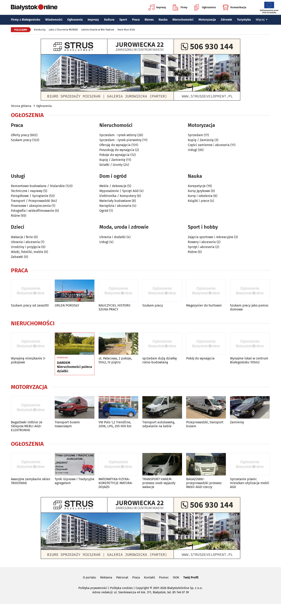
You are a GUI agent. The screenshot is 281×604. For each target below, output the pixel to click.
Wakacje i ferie (22, 237)
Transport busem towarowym (67, 424)
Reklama (106, 577)
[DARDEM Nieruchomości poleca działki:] (74, 344)
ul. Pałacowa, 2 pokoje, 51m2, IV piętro (115, 360)
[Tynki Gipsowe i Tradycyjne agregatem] (74, 464)
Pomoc (164, 577)
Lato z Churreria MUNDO (63, 29)
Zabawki (17, 257)
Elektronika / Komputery (117, 196)
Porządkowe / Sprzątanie (29, 196)
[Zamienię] (250, 407)
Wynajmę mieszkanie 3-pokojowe (28, 360)
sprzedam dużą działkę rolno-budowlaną (159, 360)
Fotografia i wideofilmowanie (32, 211)
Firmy (184, 7)
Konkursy (39, 29)
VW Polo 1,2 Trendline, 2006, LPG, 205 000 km (115, 424)
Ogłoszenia (209, 7)
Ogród (103, 211)
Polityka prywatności (92, 588)
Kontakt (149, 577)
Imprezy (161, 7)
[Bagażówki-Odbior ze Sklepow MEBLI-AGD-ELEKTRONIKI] (31, 407)
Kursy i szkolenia (200, 196)
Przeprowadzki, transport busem (204, 424)
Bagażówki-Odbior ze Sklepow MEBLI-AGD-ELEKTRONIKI (26, 426)
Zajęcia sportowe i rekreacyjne (210, 237)
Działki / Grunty (111, 165)
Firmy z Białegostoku (25, 19)
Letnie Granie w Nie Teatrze (97, 29)
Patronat (122, 577)
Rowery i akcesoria (202, 242)
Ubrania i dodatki (112, 237)
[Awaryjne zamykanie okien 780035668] (31, 464)
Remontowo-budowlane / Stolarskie (38, 186)
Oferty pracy (20, 135)
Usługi (192, 150)
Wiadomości (53, 19)
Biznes (149, 19)
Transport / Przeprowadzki (30, 201)
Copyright (142, 588)
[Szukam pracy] (162, 291)
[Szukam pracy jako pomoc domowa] (250, 291)
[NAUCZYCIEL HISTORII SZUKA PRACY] (118, 291)
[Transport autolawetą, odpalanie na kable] (162, 407)
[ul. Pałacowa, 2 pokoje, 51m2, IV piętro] (118, 343)
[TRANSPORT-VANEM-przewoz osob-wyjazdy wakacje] (162, 464)
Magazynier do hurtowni (204, 305)
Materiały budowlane (115, 201)
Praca (136, 19)
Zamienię (237, 422)
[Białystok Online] (34, 7)
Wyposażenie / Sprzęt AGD (119, 191)
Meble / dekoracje (113, 186)
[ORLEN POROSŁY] (74, 291)
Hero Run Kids (126, 29)
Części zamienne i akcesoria (209, 145)
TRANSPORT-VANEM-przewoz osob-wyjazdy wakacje (158, 483)
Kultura (109, 19)
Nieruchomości (182, 19)
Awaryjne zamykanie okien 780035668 (30, 481)
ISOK (176, 577)
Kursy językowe (199, 191)
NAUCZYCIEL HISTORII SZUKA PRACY (114, 307)
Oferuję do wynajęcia (115, 145)
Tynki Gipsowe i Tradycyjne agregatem (74, 481)
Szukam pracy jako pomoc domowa (249, 307)
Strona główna (21, 106)
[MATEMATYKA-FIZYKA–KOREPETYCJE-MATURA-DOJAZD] (118, 464)
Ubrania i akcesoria (25, 242)
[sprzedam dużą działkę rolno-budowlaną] (162, 343)
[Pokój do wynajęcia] (206, 343)
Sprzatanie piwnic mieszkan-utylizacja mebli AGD (249, 483)
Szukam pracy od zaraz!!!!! (30, 305)
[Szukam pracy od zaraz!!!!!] (31, 291)
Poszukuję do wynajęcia (116, 150)
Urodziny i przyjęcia (26, 247)
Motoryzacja (207, 19)
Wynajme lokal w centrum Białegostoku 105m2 (249, 360)
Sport (123, 19)
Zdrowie (226, 19)
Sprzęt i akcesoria (201, 247)
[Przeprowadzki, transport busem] (206, 407)
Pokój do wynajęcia (200, 358)
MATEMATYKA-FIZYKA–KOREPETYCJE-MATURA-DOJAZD (116, 483)
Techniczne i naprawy (27, 191)
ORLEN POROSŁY (67, 305)
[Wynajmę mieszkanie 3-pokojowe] (31, 343)
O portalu (89, 577)
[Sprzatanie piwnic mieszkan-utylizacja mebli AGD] (250, 464)
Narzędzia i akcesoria (115, 206)
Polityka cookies (121, 588)
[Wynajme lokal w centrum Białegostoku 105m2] (250, 343)
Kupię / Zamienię (112, 160)
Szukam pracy (21, 140)
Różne (15, 216)
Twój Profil (190, 577)
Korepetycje (197, 186)
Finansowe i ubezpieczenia (31, 206)
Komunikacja (238, 7)
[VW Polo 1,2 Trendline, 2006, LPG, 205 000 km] (118, 407)
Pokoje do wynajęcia (114, 155)
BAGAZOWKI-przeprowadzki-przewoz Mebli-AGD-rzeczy (204, 483)
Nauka (163, 19)
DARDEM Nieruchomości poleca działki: (74, 367)
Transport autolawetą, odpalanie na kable (158, 424)
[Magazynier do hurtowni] (206, 291)
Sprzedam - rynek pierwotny (120, 140)
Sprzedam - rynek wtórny (118, 135)
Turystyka (244, 19)
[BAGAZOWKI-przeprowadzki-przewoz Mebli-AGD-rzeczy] (206, 464)
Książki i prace (198, 201)
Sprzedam (195, 135)
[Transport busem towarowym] (74, 407)
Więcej (260, 19)
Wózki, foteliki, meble (27, 252)
